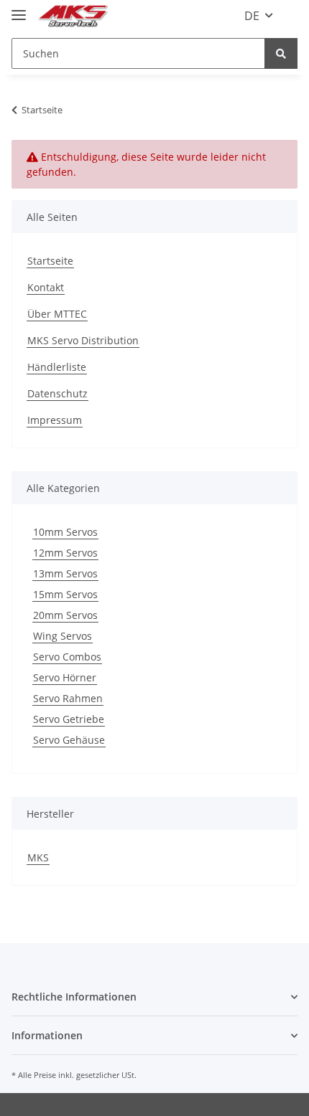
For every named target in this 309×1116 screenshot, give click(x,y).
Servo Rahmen (68, 698)
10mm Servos (65, 532)
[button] (154, 996)
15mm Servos (65, 594)
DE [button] (251, 16)
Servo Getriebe (68, 719)
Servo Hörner (64, 677)
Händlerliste (56, 367)
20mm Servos (65, 615)
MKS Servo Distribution (83, 340)
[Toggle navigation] (18, 9)
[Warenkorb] (290, 16)
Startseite (50, 261)
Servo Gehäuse (69, 740)
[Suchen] (281, 53)
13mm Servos (65, 573)
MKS (38, 857)
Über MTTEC (57, 314)
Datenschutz (57, 393)
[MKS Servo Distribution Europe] (72, 16)
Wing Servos (62, 636)
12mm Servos (65, 552)
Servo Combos (67, 656)
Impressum (54, 420)
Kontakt (45, 287)
